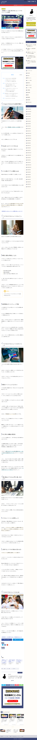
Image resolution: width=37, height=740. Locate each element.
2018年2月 (29, 184)
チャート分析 (29, 80)
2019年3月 (29, 162)
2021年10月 (29, 111)
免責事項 (25, 0)
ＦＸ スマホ (11, 668)
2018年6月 (29, 174)
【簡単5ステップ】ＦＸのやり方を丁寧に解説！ (31, 53)
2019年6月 (29, 157)
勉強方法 (28, 82)
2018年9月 (29, 169)
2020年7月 (29, 145)
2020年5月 (29, 150)
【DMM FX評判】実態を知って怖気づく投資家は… (12, 661)
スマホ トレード (16, 668)
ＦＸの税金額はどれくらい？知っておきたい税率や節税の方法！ (31, 57)
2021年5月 (29, 123)
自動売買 (28, 99)
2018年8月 (29, 172)
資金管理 (28, 92)
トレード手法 (29, 87)
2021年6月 (29, 121)
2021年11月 (29, 109)
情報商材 (28, 97)
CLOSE (21, 74)
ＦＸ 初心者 (6, 668)
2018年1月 (29, 186)
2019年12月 (29, 152)
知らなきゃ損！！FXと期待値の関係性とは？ (31, 45)
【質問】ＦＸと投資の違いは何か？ (31, 49)
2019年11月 (29, 155)
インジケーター (29, 70)
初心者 (28, 75)
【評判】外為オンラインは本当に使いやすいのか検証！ (19, 661)
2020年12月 (29, 133)
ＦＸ (2, 668)
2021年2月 (29, 128)
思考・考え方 (29, 85)
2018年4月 (29, 179)
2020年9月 (29, 140)
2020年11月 (29, 135)
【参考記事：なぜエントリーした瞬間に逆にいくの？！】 (11, 211)
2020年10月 (29, 138)
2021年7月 (29, 118)
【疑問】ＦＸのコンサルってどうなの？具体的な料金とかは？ (31, 62)
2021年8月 (29, 116)
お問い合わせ (29, 102)
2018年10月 (29, 167)
